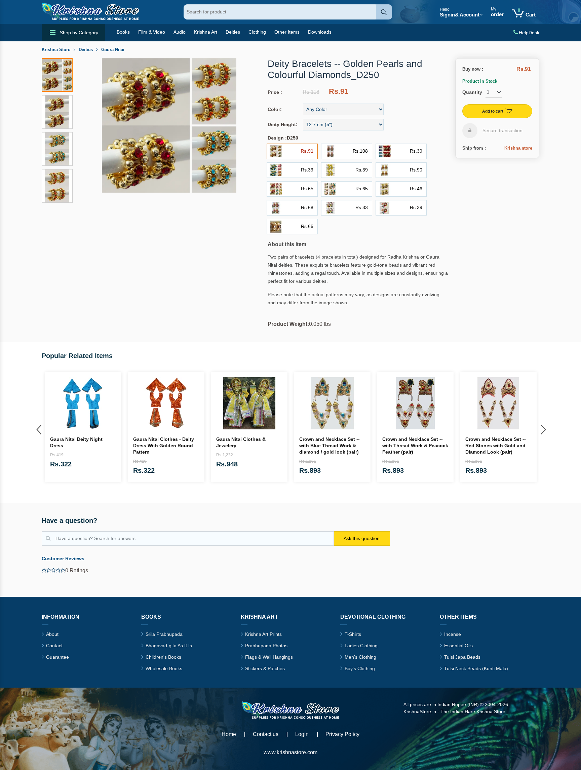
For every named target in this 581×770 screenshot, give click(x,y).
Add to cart (492, 111)
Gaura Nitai (112, 49)
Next (542, 428)
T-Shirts (353, 634)
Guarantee (57, 657)
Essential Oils (458, 645)
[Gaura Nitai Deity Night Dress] (83, 403)
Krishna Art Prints (263, 634)
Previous (38, 428)
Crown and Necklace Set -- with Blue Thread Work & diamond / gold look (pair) (329, 445)
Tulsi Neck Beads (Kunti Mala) (476, 668)
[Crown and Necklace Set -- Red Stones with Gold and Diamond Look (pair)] (498, 403)
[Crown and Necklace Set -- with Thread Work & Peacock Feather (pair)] (415, 403)
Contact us (265, 734)
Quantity (472, 92)
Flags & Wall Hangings (269, 657)
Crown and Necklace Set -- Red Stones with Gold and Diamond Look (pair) (495, 445)
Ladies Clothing (361, 645)
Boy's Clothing (360, 668)
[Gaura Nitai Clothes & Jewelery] (249, 403)
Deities (86, 49)
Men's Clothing (360, 657)
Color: (275, 109)
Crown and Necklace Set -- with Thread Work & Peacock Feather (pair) (415, 445)
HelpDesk (529, 32)
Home (229, 734)
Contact (54, 645)
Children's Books (163, 657)
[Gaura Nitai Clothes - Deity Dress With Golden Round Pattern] (166, 403)
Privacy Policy (342, 734)
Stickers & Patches (265, 668)
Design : (277, 138)
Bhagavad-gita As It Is (169, 645)
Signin (459, 12)
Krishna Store (56, 49)
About (52, 634)
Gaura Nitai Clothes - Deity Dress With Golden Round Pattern (163, 445)
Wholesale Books (164, 668)
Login (302, 734)
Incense (452, 634)
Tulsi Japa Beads (462, 657)
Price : (275, 92)
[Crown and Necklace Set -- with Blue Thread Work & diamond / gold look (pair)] (332, 403)
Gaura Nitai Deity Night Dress (76, 442)
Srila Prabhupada (164, 634)
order (497, 12)
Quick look (114, 432)
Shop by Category (79, 32)
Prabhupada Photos (266, 645)
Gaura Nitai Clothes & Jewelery (241, 442)
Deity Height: (283, 124)
